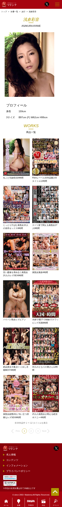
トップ (4, 12)
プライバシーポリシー (18, 471)
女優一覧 (14, 12)
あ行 (23, 12)
